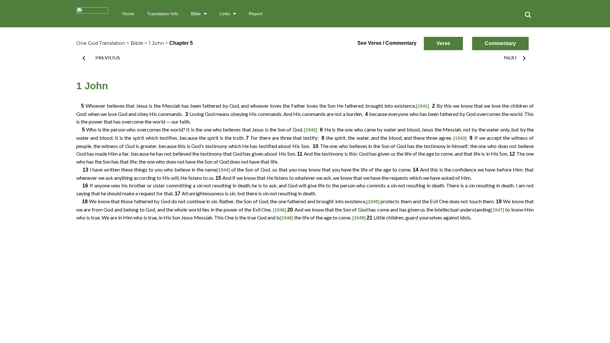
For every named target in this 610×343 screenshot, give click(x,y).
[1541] (422, 106)
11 (300, 154)
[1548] (286, 217)
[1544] (223, 169)
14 (416, 169)
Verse (443, 43)
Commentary (500, 43)
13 (83, 169)
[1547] (497, 209)
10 (315, 146)
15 (218, 178)
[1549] (359, 217)
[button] (528, 15)
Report (255, 13)
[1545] (373, 201)
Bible (196, 13)
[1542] (310, 129)
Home (128, 13)
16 (83, 185)
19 (499, 201)
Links (225, 13)
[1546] (279, 209)
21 (370, 217)
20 (290, 209)
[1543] (460, 138)
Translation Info (162, 13)
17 (178, 193)
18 (82, 201)
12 (512, 154)
